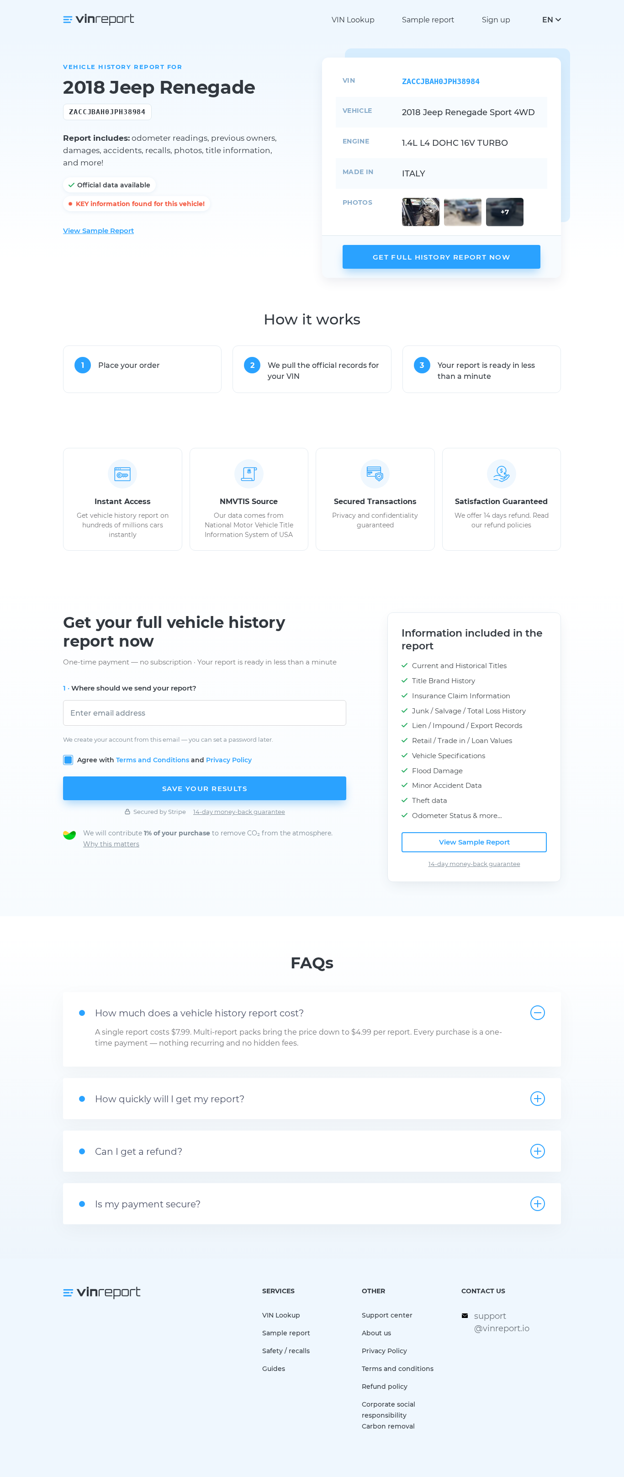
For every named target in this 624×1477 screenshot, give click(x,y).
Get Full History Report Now (441, 256)
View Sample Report (98, 230)
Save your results (204, 788)
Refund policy (384, 1386)
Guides (273, 1368)
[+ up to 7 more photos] (420, 212)
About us (376, 1332)
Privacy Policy (229, 759)
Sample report (428, 19)
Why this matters (111, 843)
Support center (387, 1315)
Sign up (496, 19)
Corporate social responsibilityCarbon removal (388, 1415)
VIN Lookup (353, 19)
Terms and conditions (398, 1368)
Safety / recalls (286, 1350)
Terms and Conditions (152, 759)
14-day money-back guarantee (239, 811)
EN (547, 19)
